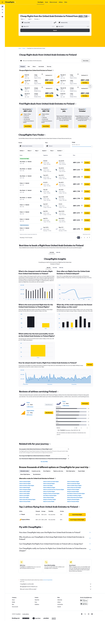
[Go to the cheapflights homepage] (10, 2)
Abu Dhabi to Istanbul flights (49, 495)
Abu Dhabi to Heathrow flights (74, 495)
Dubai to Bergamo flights (25, 489)
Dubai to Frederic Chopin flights (26, 485)
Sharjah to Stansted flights (73, 499)
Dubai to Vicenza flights (24, 501)
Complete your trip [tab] (36, 471)
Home (20, 48)
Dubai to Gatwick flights (25, 483)
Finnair (28, 402)
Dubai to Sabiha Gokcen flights (74, 485)
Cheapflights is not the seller (27, 584)
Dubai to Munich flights (48, 497)
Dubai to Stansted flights (49, 483)
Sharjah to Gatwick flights (73, 489)
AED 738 (83, 16)
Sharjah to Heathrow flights (49, 499)
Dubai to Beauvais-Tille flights (74, 487)
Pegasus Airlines (30, 410)
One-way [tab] (49, 66)
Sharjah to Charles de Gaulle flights (51, 493)
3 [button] (84, 237)
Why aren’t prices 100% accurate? (28, 589)
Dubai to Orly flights (48, 485)
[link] (28, 126)
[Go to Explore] (2, 12)
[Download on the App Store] (84, 603)
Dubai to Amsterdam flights (73, 483)
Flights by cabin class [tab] (58, 471)
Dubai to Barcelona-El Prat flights (74, 497)
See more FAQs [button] (44, 461)
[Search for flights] (2, 6)
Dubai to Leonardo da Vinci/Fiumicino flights (53, 489)
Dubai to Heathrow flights (73, 481)
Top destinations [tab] (36, 474)
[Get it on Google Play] (84, 600)
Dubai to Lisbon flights (24, 493)
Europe (24, 48)
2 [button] (81, 237)
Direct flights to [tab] (46, 471)
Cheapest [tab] (22, 66)
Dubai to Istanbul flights (24, 481)
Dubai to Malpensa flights (49, 487)
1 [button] (78, 237)
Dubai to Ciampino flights (73, 501)
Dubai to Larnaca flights (48, 501)
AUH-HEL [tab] (52, 252)
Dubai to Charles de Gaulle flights (51, 481)
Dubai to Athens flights (24, 491)
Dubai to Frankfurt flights (49, 491)
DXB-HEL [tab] (58, 252)
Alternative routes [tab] (24, 471)
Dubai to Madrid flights (24, 487)
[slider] (92, 146)
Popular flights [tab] (81, 471)
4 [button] (87, 237)
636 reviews (29, 414)
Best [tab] (29, 66)
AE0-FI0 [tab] (48, 267)
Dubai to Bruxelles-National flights (27, 499)
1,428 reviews (30, 406)
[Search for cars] (2, 9)
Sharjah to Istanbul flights (73, 491)
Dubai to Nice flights (24, 497)
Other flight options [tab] (70, 471)
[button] (2, 2)
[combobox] (23, 19)
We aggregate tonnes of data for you (28, 586)
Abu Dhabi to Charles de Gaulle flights (76, 493)
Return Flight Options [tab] (25, 474)
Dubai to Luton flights (24, 495)
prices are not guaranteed (47, 579)
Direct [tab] (34, 66)
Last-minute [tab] (41, 66)
